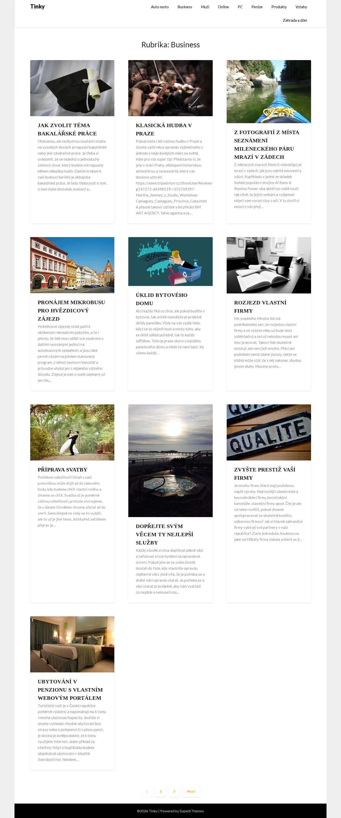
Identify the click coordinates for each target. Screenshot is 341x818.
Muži (205, 6)
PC (240, 6)
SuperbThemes (192, 811)
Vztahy (301, 6)
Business (184, 6)
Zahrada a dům (295, 20)
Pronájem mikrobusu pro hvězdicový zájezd (71, 310)
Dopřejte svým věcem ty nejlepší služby (164, 534)
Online (223, 6)
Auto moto (160, 6)
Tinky (37, 6)
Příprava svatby (62, 469)
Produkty (279, 6)
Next (191, 791)
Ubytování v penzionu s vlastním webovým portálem (70, 689)
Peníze (257, 6)
